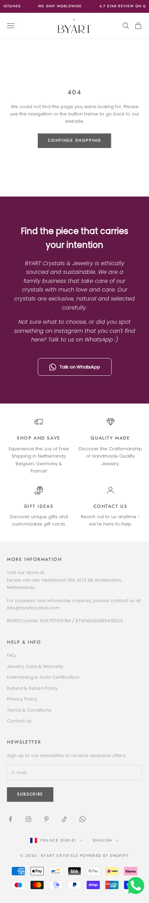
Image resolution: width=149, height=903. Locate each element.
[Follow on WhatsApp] (82, 819)
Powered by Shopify (104, 855)
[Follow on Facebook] (10, 819)
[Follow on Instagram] (28, 819)
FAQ (11, 655)
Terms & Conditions (29, 710)
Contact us (111, 506)
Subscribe (30, 794)
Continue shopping (74, 140)
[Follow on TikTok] (64, 819)
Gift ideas (39, 506)
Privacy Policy (22, 699)
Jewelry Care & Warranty (35, 666)
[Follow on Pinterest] (46, 819)
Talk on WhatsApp (80, 367)
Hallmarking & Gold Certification (43, 677)
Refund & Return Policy (32, 688)
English (102, 840)
